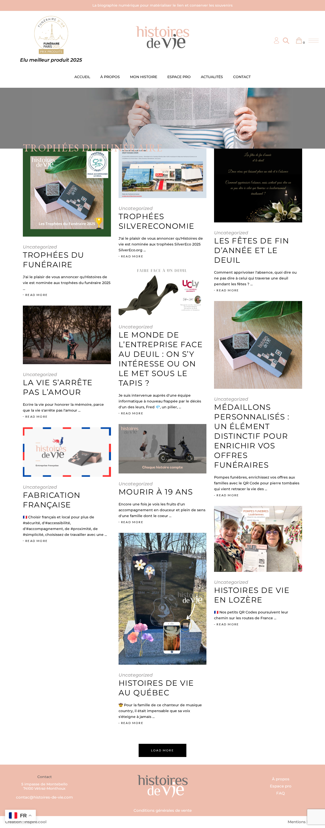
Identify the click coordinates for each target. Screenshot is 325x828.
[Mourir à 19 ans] (163, 448)
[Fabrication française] (67, 452)
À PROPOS (110, 77)
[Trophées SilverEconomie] (163, 173)
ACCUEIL (82, 77)
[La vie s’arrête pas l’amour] (67, 335)
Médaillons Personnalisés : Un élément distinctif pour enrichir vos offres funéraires (251, 436)
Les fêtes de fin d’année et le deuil (251, 250)
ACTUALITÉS (212, 77)
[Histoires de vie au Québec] (163, 599)
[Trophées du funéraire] (67, 193)
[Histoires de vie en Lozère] (258, 539)
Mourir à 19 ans (156, 492)
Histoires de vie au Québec (156, 687)
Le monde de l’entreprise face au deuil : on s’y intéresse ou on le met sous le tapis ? (161, 359)
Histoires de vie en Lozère (251, 595)
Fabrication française (51, 499)
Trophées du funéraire (53, 259)
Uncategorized (40, 247)
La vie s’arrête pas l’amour (58, 387)
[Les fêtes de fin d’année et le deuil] (258, 185)
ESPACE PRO (179, 77)
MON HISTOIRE (143, 77)
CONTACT (242, 77)
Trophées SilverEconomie (156, 221)
